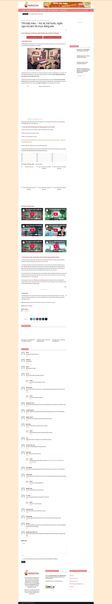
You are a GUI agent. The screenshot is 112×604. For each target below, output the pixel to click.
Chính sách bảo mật (74, 578)
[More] (49, 319)
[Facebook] (31, 319)
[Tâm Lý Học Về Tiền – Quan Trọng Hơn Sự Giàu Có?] (59, 334)
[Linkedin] (40, 319)
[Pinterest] (37, 319)
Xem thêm (80, 75)
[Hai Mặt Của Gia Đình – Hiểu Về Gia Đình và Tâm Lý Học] (44, 334)
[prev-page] (22, 344)
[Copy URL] (46, 319)
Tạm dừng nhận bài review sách (36, 14)
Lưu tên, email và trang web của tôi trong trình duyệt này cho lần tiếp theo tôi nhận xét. (40, 558)
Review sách (28, 20)
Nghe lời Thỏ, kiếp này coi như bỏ (32, 45)
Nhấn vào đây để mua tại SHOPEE (52, 37)
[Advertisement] (80, 31)
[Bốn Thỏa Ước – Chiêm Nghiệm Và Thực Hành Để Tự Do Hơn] (28, 334)
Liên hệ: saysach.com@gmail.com (76, 583)
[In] (43, 319)
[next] (88, 14)
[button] (89, 10)
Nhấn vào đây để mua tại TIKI (34, 37)
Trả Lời (27, 355)
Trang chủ (23, 20)
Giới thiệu (71, 575)
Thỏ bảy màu (24, 72)
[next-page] (24, 344)
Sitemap (71, 586)
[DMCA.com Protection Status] (50, 588)
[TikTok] (32, 596)
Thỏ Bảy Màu (24, 43)
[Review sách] (31, 5)
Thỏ (30, 145)
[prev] (86, 14)
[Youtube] (35, 596)
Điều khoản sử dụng (74, 581)
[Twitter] (34, 319)
